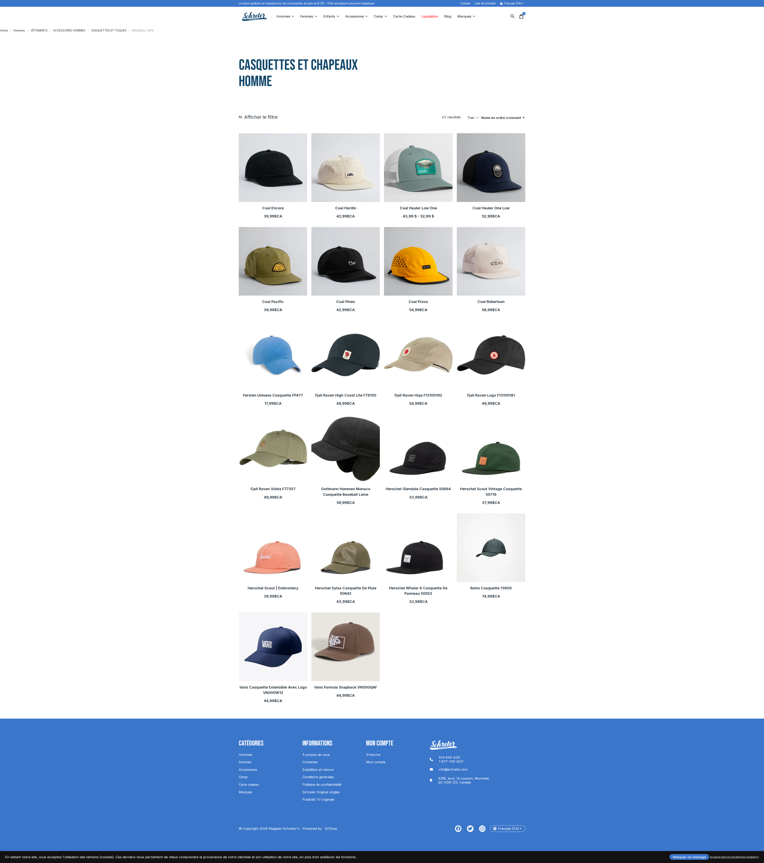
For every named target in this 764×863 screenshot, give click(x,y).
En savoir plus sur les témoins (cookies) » (734, 856)
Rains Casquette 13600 (491, 588)
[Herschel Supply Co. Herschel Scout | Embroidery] (273, 547)
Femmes (306, 16)
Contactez (310, 762)
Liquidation (429, 16)
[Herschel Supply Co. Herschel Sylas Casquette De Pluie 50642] (345, 547)
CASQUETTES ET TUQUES (109, 30)
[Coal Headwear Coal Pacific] (273, 261)
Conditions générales (318, 777)
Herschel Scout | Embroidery (273, 588)
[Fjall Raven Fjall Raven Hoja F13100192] (418, 355)
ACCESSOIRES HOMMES (69, 30)
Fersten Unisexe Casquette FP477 (273, 395)
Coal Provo (418, 301)
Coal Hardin (345, 208)
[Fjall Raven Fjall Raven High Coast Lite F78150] (345, 355)
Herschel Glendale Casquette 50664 (418, 489)
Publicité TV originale (318, 799)
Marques (464, 16)
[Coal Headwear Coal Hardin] (345, 167)
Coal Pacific (273, 301)
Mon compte (375, 762)
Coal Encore (273, 208)
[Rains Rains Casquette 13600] (491, 547)
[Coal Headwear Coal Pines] (345, 261)
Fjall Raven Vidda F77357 (273, 489)
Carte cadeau (249, 785)
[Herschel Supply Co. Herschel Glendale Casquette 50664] (418, 448)
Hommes (283, 16)
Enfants (329, 16)
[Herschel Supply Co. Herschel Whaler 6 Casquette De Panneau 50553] (418, 547)
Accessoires (354, 16)
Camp (378, 16)
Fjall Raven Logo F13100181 (491, 395)
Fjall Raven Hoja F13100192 (418, 395)
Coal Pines (345, 301)
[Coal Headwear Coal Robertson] (491, 261)
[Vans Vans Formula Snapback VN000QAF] (345, 646)
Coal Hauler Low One (418, 208)
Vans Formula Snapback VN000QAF (345, 687)
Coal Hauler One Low (491, 208)
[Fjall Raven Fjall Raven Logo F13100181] (491, 355)
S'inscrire (373, 755)
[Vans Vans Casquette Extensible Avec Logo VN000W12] (273, 646)
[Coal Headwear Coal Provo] (418, 261)
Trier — (473, 118)
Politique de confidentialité (321, 785)
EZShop (330, 829)
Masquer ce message (689, 857)
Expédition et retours (318, 770)
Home (4, 30)
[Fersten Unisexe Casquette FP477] (273, 355)
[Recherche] (512, 16)
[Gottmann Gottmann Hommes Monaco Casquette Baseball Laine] (345, 448)
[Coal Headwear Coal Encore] (273, 167)
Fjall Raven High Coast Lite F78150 (345, 395)
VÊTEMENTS (39, 30)
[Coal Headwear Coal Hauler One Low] (491, 167)
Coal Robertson (491, 301)
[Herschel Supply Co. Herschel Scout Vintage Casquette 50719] (491, 448)
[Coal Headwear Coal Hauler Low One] (418, 167)
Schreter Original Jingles (321, 792)
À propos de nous (316, 755)
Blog (447, 16)
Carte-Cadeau (404, 16)
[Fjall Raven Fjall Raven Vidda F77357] (273, 448)
